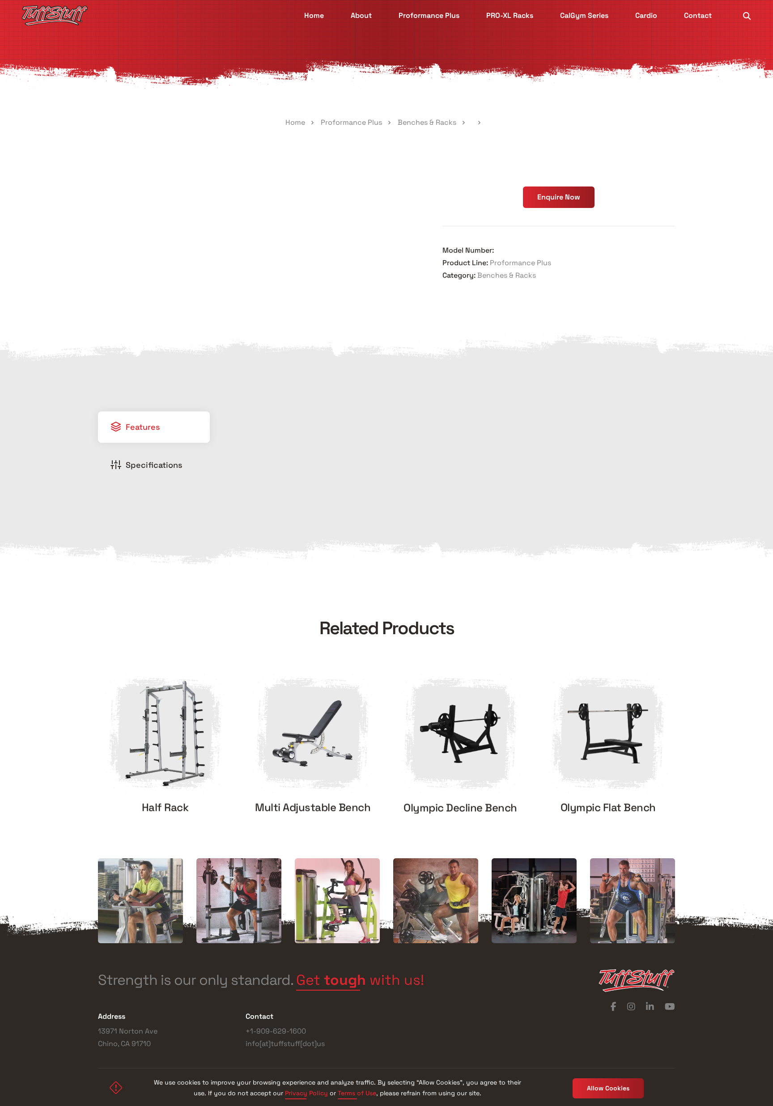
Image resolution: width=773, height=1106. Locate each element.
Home (314, 15)
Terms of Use (357, 1093)
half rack (165, 807)
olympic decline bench (460, 807)
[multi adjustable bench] (313, 733)
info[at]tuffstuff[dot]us (285, 1043)
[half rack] (165, 733)
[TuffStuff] (54, 15)
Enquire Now (558, 197)
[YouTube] (670, 1006)
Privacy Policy (306, 1093)
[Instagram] (631, 1006)
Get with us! (360, 980)
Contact (698, 15)
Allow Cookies (608, 1088)
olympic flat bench (608, 807)
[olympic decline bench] (460, 733)
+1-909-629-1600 (276, 1031)
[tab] (154, 427)
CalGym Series (584, 15)
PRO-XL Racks (509, 15)
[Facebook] (613, 1006)
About (361, 15)
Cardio (646, 15)
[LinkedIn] (650, 1006)
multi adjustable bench (312, 807)
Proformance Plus (429, 15)
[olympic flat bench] (608, 733)
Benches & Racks (427, 122)
